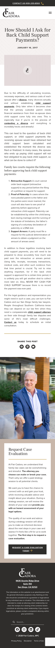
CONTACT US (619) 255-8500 (26, 3)
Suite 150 (27, 584)
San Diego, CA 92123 (27, 587)
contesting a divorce (16, 123)
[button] (22, 347)
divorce (23, 99)
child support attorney (39, 312)
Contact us (10, 322)
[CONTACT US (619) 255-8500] (42, 3)
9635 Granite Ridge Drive (27, 581)
